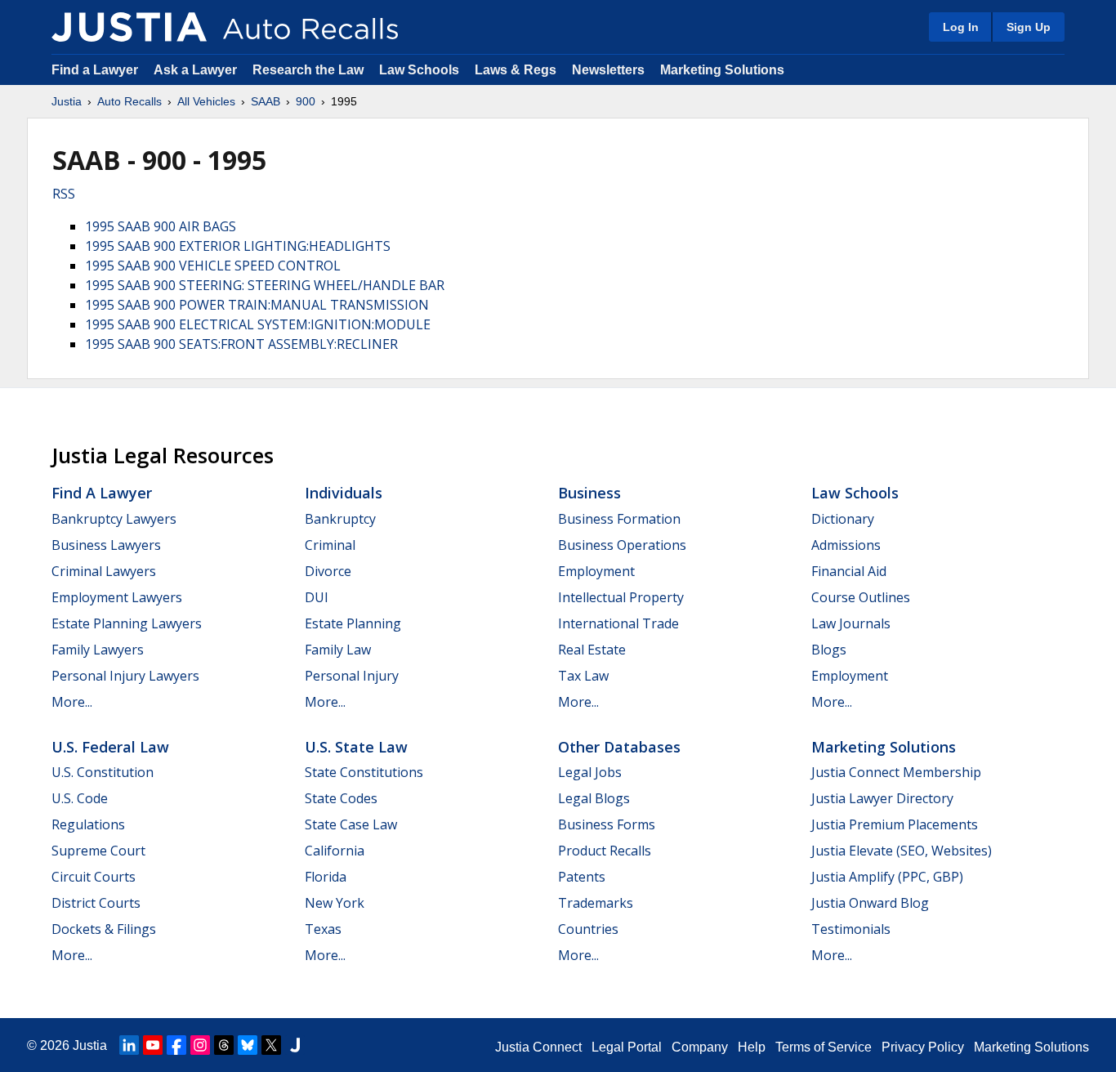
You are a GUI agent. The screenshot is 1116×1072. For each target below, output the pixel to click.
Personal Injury (352, 676)
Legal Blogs (594, 798)
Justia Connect (538, 1047)
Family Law (338, 650)
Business (589, 492)
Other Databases (619, 747)
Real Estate (592, 650)
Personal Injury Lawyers (125, 676)
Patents (581, 877)
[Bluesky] (247, 1045)
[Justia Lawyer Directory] (295, 1045)
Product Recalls (604, 851)
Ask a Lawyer (197, 70)
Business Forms (606, 824)
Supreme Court (98, 851)
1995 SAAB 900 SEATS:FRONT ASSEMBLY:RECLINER (241, 344)
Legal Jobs (590, 772)
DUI (316, 597)
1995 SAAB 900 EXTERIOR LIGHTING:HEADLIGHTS (238, 246)
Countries (588, 929)
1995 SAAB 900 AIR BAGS (160, 226)
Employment (596, 571)
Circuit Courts (93, 877)
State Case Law (351, 824)
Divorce (328, 571)
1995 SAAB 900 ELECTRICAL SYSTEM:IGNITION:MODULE (258, 324)
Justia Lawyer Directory (882, 798)
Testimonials (851, 929)
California (334, 851)
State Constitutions (364, 772)
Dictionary (842, 519)
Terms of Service (823, 1047)
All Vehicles (206, 101)
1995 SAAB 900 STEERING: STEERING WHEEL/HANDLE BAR (264, 285)
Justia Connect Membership (896, 772)
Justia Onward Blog (870, 903)
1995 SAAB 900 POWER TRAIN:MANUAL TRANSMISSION (257, 305)
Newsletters (608, 70)
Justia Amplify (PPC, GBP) (887, 877)
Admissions (846, 545)
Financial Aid (848, 571)
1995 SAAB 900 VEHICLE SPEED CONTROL (213, 266)
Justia (66, 101)
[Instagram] (200, 1045)
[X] (271, 1045)
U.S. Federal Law (110, 747)
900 (305, 101)
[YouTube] (153, 1045)
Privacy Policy (923, 1047)
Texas (323, 929)
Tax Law (583, 676)
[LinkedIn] (129, 1045)
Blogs (828, 650)
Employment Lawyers (116, 597)
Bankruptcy (340, 519)
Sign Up (1029, 27)
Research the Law (308, 70)
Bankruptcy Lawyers (113, 519)
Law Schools (419, 70)
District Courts (96, 903)
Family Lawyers (97, 650)
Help (752, 1047)
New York (334, 903)
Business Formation (619, 519)
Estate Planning (353, 623)
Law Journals (851, 623)
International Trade (618, 623)
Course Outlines (860, 597)
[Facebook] (176, 1045)
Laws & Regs (515, 70)
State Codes (341, 798)
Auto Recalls (129, 101)
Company (700, 1047)
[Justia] (129, 27)
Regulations (88, 824)
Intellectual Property (621, 597)
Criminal (330, 545)
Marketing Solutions (722, 70)
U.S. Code (79, 798)
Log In (961, 27)
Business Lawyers (106, 545)
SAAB (265, 101)
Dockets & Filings (103, 929)
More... (71, 702)
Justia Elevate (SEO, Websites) (901, 851)
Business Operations (622, 545)
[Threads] (224, 1045)
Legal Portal (626, 1047)
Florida (325, 877)
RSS (63, 194)
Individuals (343, 492)
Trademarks (595, 903)
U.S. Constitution (102, 772)
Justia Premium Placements (894, 824)
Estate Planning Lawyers (126, 623)
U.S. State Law (356, 747)
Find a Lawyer (94, 70)
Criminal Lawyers (103, 571)
